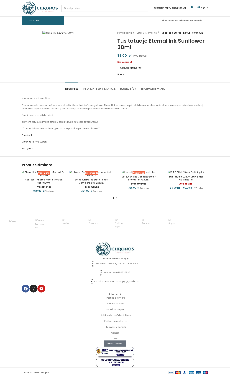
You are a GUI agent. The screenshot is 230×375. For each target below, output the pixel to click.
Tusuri (138, 32)
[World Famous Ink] (40, 223)
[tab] (71, 87)
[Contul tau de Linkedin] (137, 74)
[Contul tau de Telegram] (141, 74)
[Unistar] (66, 223)
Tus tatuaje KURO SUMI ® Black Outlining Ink (186, 178)
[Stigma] (173, 223)
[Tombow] (93, 223)
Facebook (27, 135)
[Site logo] (40, 8)
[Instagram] (33, 288)
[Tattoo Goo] (120, 223)
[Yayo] (13, 223)
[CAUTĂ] (144, 8)
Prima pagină (124, 32)
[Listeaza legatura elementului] (115, 263)
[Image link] (115, 248)
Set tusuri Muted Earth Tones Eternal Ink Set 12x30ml (91, 181)
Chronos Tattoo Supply (34, 141)
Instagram (27, 148)
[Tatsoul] (146, 223)
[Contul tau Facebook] (126, 74)
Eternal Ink (151, 32)
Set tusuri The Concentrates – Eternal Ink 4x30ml (139, 178)
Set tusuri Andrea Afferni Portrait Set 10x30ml (44, 181)
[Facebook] (26, 288)
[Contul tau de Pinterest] (133, 74)
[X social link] (130, 74)
